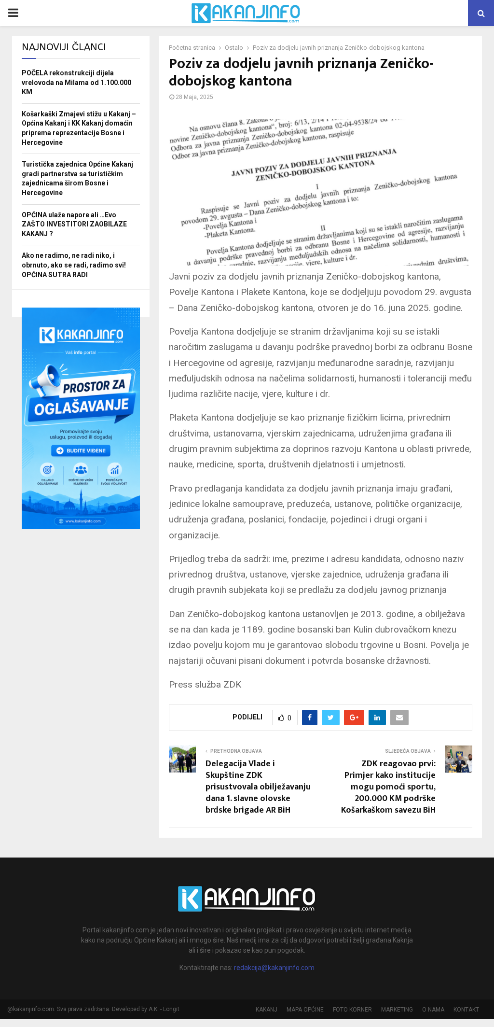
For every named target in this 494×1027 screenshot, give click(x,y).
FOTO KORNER (352, 1009)
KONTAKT (466, 1009)
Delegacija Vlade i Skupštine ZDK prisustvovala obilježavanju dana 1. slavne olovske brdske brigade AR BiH (258, 787)
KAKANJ (266, 1009)
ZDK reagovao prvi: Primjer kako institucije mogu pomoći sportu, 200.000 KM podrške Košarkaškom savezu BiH (388, 787)
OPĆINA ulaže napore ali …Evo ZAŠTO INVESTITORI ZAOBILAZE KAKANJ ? (74, 224)
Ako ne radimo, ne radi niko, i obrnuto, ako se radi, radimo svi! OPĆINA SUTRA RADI (74, 265)
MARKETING (397, 1009)
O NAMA (433, 1009)
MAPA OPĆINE (305, 1009)
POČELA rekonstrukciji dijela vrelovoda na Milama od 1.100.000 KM (76, 82)
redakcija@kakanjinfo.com (274, 967)
